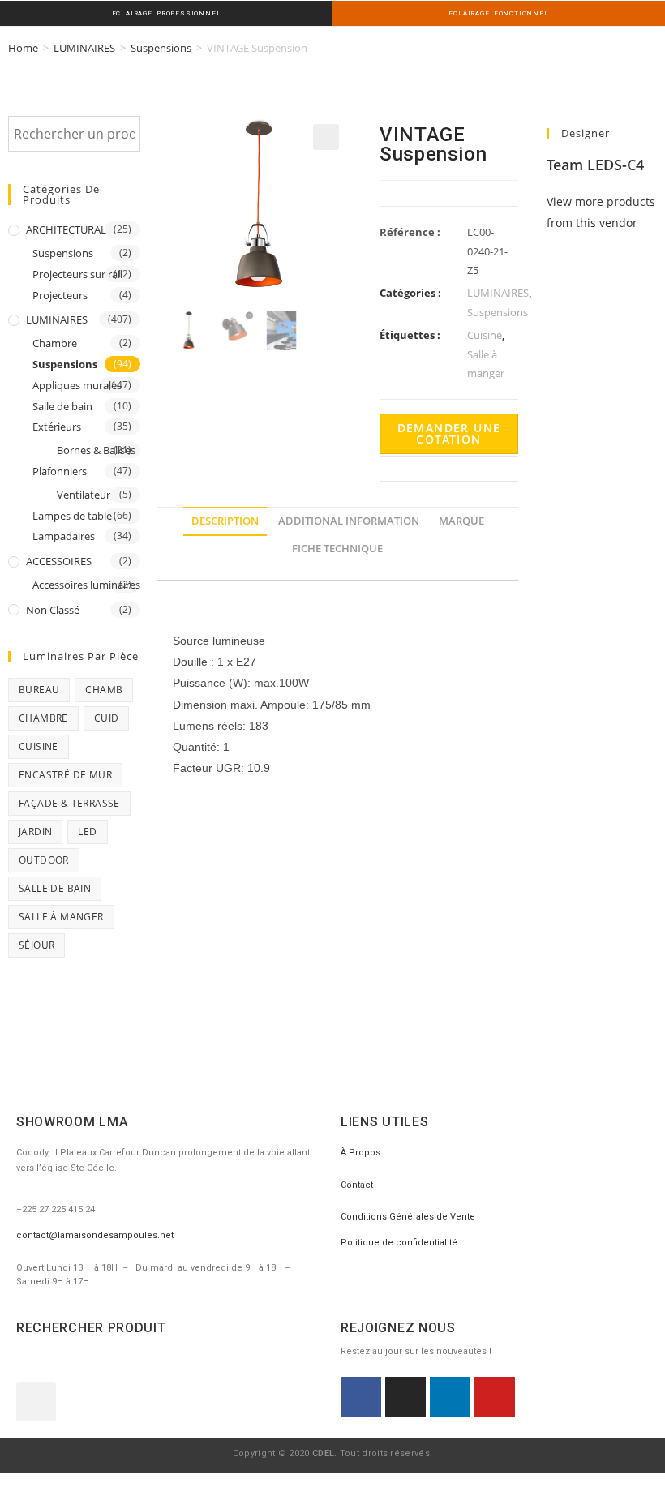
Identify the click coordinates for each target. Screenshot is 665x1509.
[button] (36, 1401)
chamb (103, 690)
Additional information (348, 521)
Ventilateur (83, 494)
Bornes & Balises (96, 450)
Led (87, 831)
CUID (106, 718)
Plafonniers (59, 471)
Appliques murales (77, 385)
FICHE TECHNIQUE (337, 548)
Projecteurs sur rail (77, 274)
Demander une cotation (449, 433)
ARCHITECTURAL (66, 229)
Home (23, 48)
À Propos (360, 1152)
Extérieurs (56, 426)
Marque (461, 521)
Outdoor (44, 860)
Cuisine (38, 746)
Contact (357, 1185)
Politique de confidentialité (399, 1242)
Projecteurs (60, 295)
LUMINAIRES (84, 48)
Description (225, 521)
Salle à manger (61, 917)
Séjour (36, 945)
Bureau (39, 690)
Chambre (54, 343)
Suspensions (161, 48)
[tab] (225, 522)
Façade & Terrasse (69, 803)
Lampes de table (72, 515)
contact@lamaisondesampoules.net (95, 1235)
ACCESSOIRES (59, 561)
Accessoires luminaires (86, 584)
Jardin (35, 831)
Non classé (52, 609)
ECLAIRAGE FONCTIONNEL (498, 13)
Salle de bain (62, 406)
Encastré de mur (65, 775)
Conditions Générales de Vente (408, 1216)
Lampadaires (63, 536)
